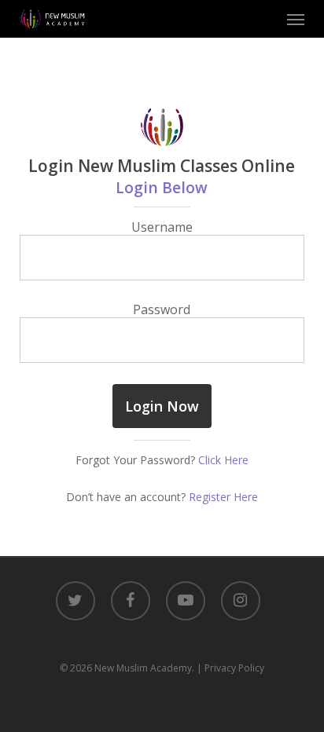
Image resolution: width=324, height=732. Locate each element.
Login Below (162, 187)
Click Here (223, 459)
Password (161, 309)
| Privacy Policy (230, 668)
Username (162, 227)
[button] (295, 19)
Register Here (223, 496)
